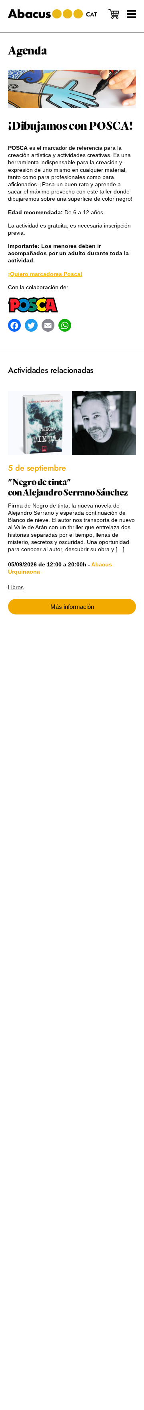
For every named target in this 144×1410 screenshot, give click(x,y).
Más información (72, 606)
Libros (16, 587)
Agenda (27, 51)
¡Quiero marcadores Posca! (45, 274)
